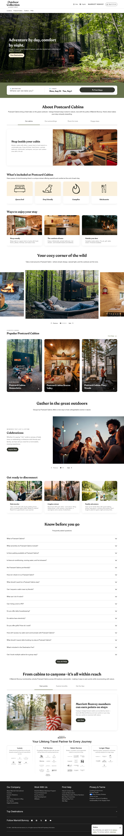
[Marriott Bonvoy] (96, 4)
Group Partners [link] (39, 795)
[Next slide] (70, 468)
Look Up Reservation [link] (68, 793)
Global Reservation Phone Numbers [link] (73, 795)
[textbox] (25, 90)
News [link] (8, 797)
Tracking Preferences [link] (96, 790)
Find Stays (98, 90)
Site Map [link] (64, 801)
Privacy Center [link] (94, 792)
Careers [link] (9, 793)
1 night (54, 88)
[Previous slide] (54, 468)
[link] (24, 230)
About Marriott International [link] (15, 791)
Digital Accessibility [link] (12, 803)
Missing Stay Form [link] (67, 799)
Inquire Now (12, 449)
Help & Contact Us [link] (67, 791)
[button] (83, 4)
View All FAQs (62, 662)
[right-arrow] (71, 323)
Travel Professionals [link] (40, 793)
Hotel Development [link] (40, 797)
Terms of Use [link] (94, 796)
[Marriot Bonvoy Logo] (62, 737)
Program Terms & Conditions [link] (98, 798)
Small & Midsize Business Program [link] (45, 791)
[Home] (13, 7)
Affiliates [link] (37, 799)
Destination (16, 88)
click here (113, 832)
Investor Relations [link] (12, 795)
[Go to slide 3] (63, 467)
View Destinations (16, 55)
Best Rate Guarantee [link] (68, 797)
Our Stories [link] (10, 801)
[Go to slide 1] (60, 467)
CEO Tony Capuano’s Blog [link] (15, 799)
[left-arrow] (53, 323)
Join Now (80, 720)
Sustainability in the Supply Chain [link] (100, 800)
